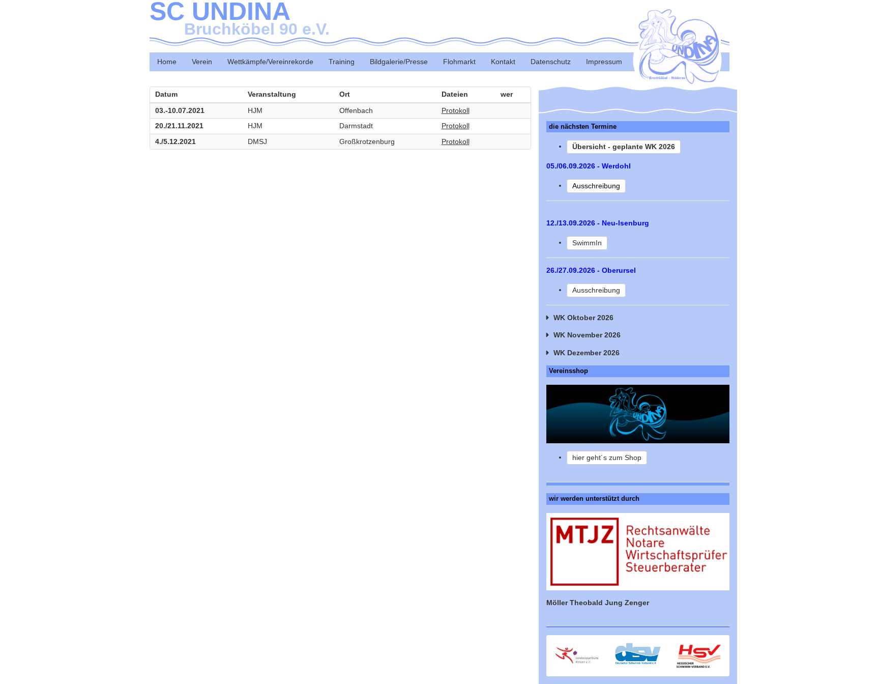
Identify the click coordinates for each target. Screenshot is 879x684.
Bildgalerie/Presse (399, 62)
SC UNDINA (240, 18)
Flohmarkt (459, 62)
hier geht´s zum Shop (606, 457)
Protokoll (456, 110)
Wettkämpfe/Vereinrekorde (270, 62)
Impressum (604, 62)
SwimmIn (587, 243)
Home (167, 62)
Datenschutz (551, 62)
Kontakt (503, 62)
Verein (202, 62)
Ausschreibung (596, 290)
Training (342, 62)
